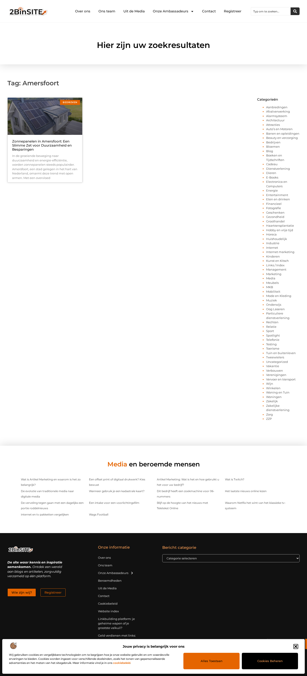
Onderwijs (273, 304)
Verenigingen (276, 375)
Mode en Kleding (278, 296)
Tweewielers (275, 357)
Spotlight (273, 335)
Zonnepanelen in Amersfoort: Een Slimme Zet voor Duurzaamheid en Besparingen (42, 145)
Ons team (106, 11)
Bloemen (273, 146)
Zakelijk (272, 401)
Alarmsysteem (276, 116)
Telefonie (272, 339)
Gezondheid (275, 217)
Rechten (272, 322)
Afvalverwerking (278, 111)
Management (276, 269)
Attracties (273, 125)
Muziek (271, 300)
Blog (269, 151)
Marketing (273, 274)
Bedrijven (273, 142)
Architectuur (275, 120)
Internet (272, 247)
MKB (269, 287)
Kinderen (273, 256)
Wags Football (98, 514)
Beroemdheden (110, 580)
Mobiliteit (273, 291)
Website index (108, 611)
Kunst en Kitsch (277, 260)
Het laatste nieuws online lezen (246, 491)
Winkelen (273, 388)
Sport (270, 331)
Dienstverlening (278, 168)
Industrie (272, 243)
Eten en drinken (278, 199)
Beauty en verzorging (282, 138)
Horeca (271, 234)
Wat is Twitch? (234, 479)
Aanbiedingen (276, 107)
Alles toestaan (211, 661)
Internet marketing (280, 252)
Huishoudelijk (276, 239)
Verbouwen (274, 370)
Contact (209, 11)
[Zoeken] (295, 11)
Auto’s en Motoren (279, 129)
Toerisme (272, 348)
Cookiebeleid (108, 603)
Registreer (232, 11)
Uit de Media (134, 11)
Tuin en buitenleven (281, 353)
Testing (271, 344)
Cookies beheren (270, 661)
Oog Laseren (275, 309)
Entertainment (277, 195)
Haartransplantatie (280, 225)
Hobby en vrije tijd (279, 230)
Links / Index (275, 265)
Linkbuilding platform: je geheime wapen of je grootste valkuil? (116, 623)
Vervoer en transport (281, 379)
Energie (272, 190)
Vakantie (272, 366)
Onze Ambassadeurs (170, 11)
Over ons (82, 11)
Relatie (271, 326)
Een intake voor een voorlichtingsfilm (114, 502)
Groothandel (275, 221)
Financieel (274, 204)
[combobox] (271, 11)
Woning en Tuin (277, 392)
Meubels (272, 283)
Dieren (271, 173)
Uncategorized (277, 362)
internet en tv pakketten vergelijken (45, 514)
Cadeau (272, 164)
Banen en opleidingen (282, 133)
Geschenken (275, 212)
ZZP (269, 419)
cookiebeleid (121, 663)
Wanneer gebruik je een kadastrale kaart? (117, 491)
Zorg (269, 414)
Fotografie (273, 208)
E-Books (272, 177)
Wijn (269, 383)
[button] (296, 646)
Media (270, 278)
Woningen (274, 397)
